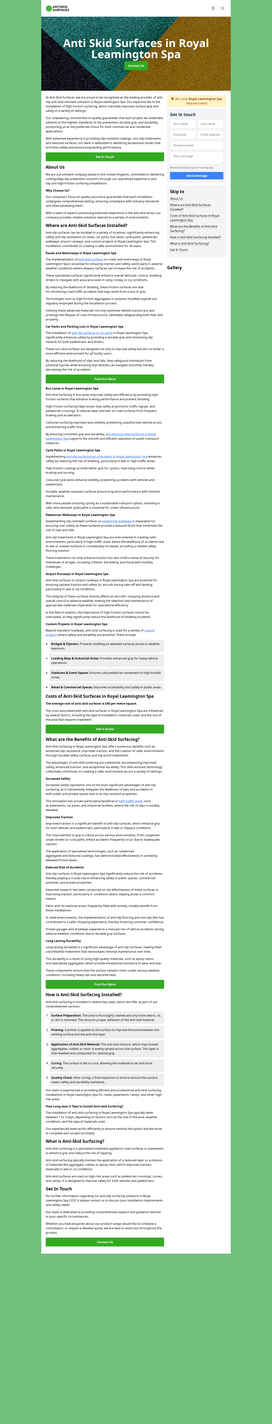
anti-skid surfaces (91, 259)
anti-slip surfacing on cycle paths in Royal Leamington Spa (106, 456)
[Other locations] (213, 8)
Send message (196, 176)
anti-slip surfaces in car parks (92, 333)
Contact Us (136, 66)
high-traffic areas (131, 801)
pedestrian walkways (117, 521)
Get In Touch (105, 157)
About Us (176, 199)
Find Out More (105, 379)
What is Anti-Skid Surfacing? (189, 243)
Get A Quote (105, 729)
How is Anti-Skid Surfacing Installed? (195, 237)
